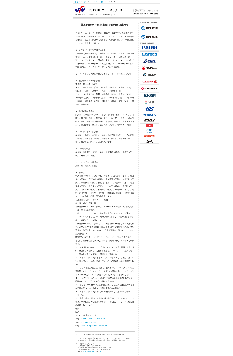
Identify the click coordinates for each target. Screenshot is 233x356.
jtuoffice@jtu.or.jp (88, 351)
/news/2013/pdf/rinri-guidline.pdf (93, 326)
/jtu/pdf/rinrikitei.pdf (88, 322)
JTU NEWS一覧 (96, 2)
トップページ (80, 2)
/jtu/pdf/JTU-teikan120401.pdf (92, 319)
